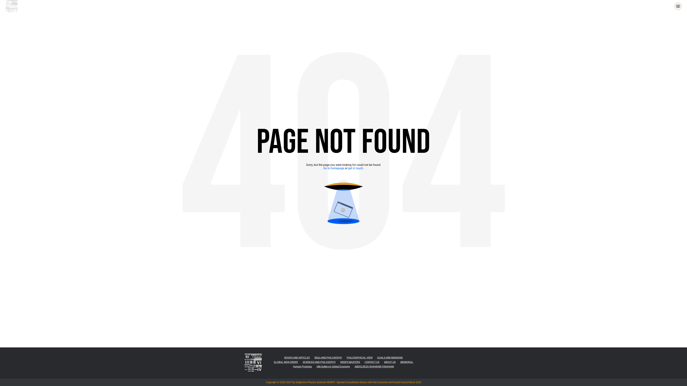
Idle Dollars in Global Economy (333, 366)
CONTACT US (372, 362)
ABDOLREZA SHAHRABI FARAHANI (374, 366)
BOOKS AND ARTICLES (297, 357)
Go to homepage (333, 168)
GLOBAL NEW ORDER (286, 362)
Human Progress (302, 366)
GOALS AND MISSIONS (390, 357)
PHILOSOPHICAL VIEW (359, 357)
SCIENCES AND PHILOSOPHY (319, 362)
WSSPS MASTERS (350, 362)
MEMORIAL (406, 362)
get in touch (355, 168)
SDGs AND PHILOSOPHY (328, 357)
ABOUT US (390, 362)
